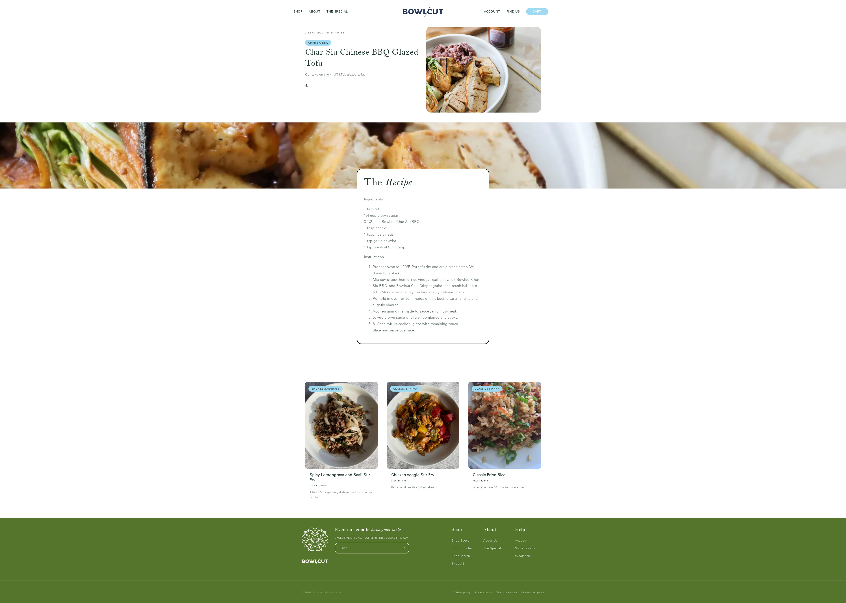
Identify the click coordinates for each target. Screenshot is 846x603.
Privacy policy (483, 592)
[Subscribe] (404, 548)
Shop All (458, 564)
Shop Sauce (461, 540)
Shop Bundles (462, 548)
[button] (307, 85)
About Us (490, 540)
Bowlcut (317, 592)
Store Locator (525, 548)
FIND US (513, 11)
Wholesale (523, 556)
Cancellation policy (532, 592)
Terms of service (506, 592)
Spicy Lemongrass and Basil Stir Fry (340, 477)
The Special (492, 548)
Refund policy (462, 592)
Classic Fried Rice (489, 474)
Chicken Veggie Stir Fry (412, 474)
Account (521, 540)
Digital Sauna (333, 592)
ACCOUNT (492, 11)
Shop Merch (461, 556)
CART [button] (540, 11)
